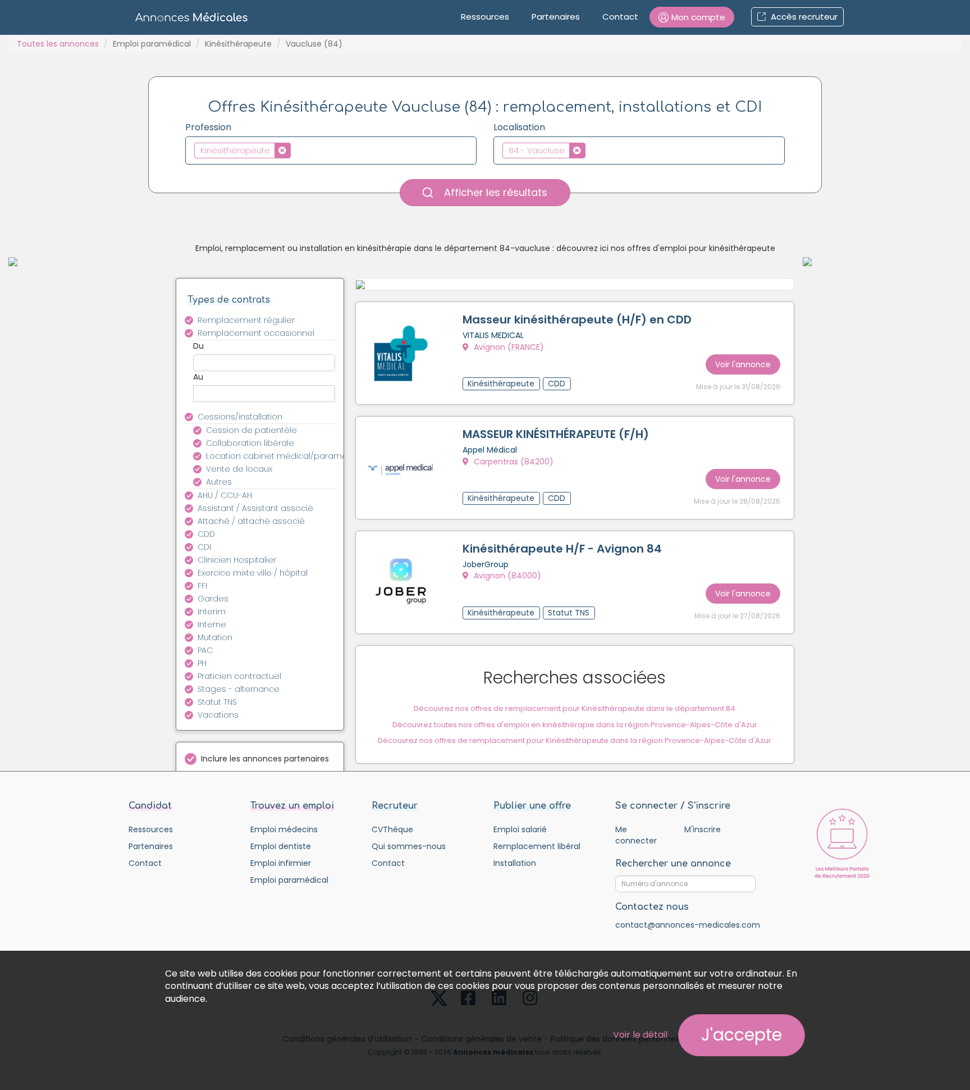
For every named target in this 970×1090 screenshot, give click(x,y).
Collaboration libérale (250, 443)
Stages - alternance (239, 689)
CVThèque (392, 829)
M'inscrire (702, 829)
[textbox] (297, 150)
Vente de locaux (239, 469)
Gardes (213, 598)
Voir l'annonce (743, 364)
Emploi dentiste (280, 846)
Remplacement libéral (536, 846)
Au (198, 376)
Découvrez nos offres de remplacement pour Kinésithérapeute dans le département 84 (574, 708)
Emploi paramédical (152, 43)
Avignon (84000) (506, 575)
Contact (620, 16)
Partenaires (556, 16)
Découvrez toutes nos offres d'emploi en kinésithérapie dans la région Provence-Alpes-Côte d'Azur (574, 724)
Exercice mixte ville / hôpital (253, 572)
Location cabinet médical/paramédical (277, 456)
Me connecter (636, 835)
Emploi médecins (284, 829)
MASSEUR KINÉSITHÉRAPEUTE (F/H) (556, 434)
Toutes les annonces (58, 43)
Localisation (519, 127)
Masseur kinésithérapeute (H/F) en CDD (577, 319)
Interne (212, 624)
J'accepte (741, 1035)
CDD (206, 534)
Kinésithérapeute (238, 43)
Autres (219, 481)
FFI (202, 585)
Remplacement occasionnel (256, 333)
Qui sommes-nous (409, 846)
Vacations (218, 714)
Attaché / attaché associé (251, 521)
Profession (208, 127)
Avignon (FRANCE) (508, 347)
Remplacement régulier (246, 320)
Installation (514, 863)
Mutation (215, 637)
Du (198, 346)
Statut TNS (217, 702)
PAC (205, 650)
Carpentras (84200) (512, 461)
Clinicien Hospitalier (237, 559)
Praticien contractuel (239, 676)
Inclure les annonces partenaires (265, 758)
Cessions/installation (240, 416)
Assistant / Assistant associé (255, 508)
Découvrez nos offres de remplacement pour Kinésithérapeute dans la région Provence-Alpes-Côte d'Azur (574, 740)
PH (202, 663)
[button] (691, 17)
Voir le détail (640, 1034)
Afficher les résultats (494, 192)
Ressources (485, 16)
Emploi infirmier (280, 863)
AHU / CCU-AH (225, 495)
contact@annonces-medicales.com (687, 925)
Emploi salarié (520, 829)
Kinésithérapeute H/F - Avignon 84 (562, 549)
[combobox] (331, 150)
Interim (212, 611)
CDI (204, 547)
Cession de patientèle (251, 430)
